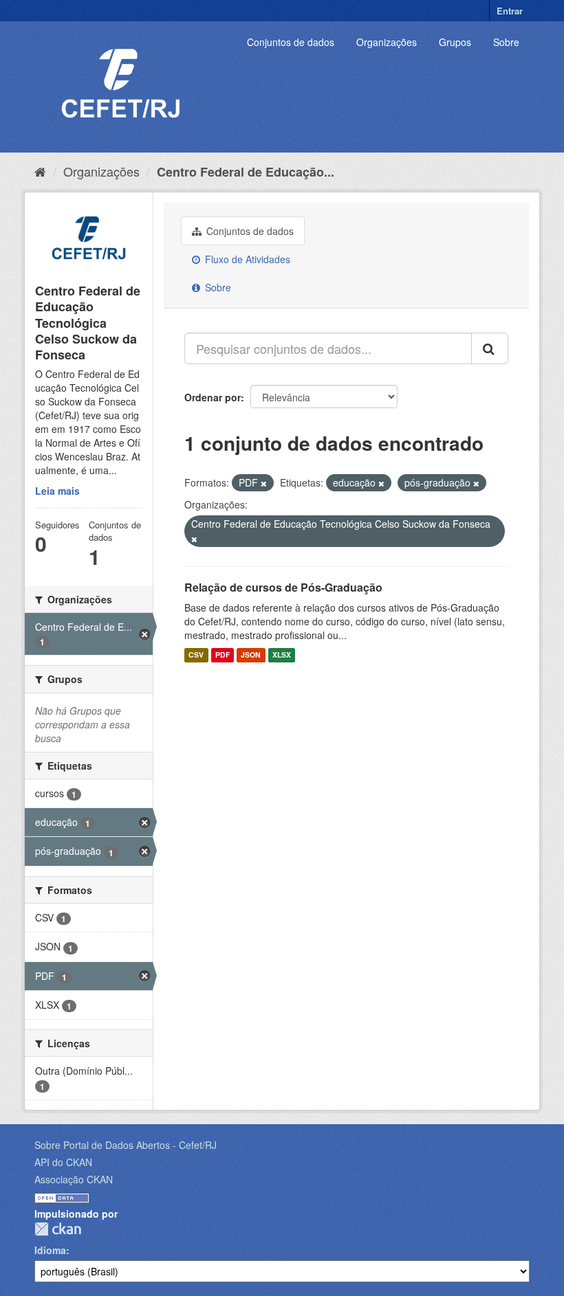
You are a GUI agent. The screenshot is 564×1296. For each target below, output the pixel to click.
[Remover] (264, 483)
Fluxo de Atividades (246, 259)
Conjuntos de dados (290, 42)
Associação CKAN (73, 1179)
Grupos (455, 42)
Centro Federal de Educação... (245, 172)
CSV (196, 655)
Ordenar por (212, 397)
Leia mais (57, 491)
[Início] (40, 171)
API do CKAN (63, 1162)
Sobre (506, 42)
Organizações (386, 42)
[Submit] (489, 348)
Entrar (510, 10)
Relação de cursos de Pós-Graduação (283, 587)
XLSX (281, 655)
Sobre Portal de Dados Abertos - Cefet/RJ (125, 1145)
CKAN (57, 1229)
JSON (251, 655)
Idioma (50, 1250)
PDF (222, 655)
